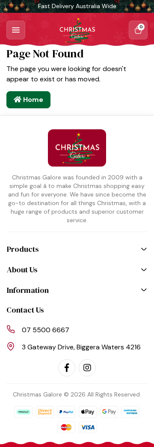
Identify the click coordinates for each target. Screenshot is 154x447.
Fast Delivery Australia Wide (77, 6)
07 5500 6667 (45, 329)
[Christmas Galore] (77, 30)
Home (32, 99)
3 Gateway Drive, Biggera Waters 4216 (81, 347)
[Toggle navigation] (15, 30)
